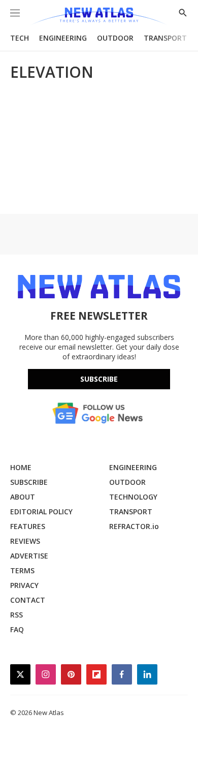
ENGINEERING (63, 38)
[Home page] (98, 16)
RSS (16, 615)
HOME (20, 467)
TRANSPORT (165, 38)
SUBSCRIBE (29, 482)
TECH (19, 38)
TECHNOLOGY (133, 497)
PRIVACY (24, 585)
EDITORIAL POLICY (41, 511)
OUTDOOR (115, 38)
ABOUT (22, 497)
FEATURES (27, 526)
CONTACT (27, 600)
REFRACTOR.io (134, 526)
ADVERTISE (29, 556)
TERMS (22, 570)
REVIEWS (25, 541)
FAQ (17, 629)
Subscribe (99, 379)
